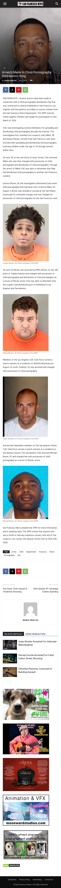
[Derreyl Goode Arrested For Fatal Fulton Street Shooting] (10, 658)
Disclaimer (12, 879)
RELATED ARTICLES (13, 634)
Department (31, 552)
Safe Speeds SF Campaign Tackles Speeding (45, 590)
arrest (13, 552)
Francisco (43, 552)
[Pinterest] (19, 90)
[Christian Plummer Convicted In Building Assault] (10, 672)
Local (4, 68)
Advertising (37, 879)
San (19, 555)
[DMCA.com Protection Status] (11, 866)
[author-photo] (30, 616)
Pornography (9, 555)
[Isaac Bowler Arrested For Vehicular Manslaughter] (10, 645)
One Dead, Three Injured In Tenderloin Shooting (15, 590)
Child (21, 552)
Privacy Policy (24, 879)
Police (52, 552)
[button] (4, 4)
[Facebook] (6, 90)
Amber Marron (11, 80)
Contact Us (48, 879)
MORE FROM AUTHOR (35, 634)
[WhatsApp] (25, 90)
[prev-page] (4, 682)
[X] (12, 90)
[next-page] (9, 682)
